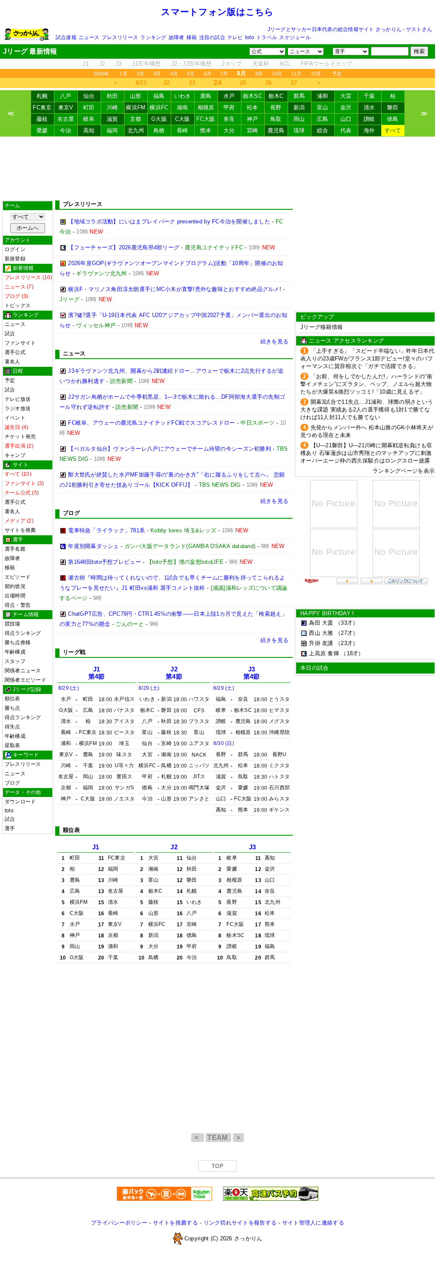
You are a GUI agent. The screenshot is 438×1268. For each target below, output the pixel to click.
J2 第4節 (174, 673)
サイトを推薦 (20, 530)
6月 (207, 73)
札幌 (42, 96)
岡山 (299, 119)
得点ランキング (23, 633)
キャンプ (15, 455)
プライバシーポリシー (119, 1222)
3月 (157, 73)
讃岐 (369, 119)
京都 (135, 119)
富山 (322, 107)
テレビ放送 (18, 399)
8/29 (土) (68, 688)
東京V (65, 107)
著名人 (12, 362)
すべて (392, 130)
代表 (346, 130)
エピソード (18, 577)
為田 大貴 (321, 623)
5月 (190, 73)
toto (249, 37)
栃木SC (252, 96)
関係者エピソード (25, 680)
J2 (102, 63)
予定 (337, 73)
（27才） (346, 633)
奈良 (229, 119)
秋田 (112, 96)
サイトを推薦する (175, 1222)
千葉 (369, 96)
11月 (296, 73)
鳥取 (276, 119)
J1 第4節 (96, 673)
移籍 (192, 37)
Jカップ (232, 63)
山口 (346, 119)
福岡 (112, 130)
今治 (65, 130)
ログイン (15, 249)
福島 (159, 96)
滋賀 (112, 119)
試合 (10, 334)
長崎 (182, 130)
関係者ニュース (23, 671)
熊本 (206, 130)
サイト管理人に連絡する (313, 1222)
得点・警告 (18, 605)
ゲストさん (419, 29)
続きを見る (274, 341)
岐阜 (89, 119)
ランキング (153, 37)
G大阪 (159, 119)
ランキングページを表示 (404, 471)
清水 (369, 107)
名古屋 (65, 119)
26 (269, 83)
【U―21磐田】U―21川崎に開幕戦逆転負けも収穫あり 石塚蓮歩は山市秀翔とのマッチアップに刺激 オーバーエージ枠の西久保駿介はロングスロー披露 (366, 453)
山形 (135, 96)
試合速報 (66, 37)
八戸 (65, 96)
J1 (85, 63)
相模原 (206, 107)
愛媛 (42, 130)
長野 (276, 107)
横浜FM (135, 107)
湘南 (182, 107)
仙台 (89, 96)
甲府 (229, 107)
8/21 (141, 83)
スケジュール (294, 37)
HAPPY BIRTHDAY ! (327, 613)
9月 (259, 73)
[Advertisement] (217, 168)
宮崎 (252, 130)
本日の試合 (314, 668)
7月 (224, 73)
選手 (10, 828)
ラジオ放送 (18, 408)
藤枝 (42, 119)
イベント (15, 418)
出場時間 (15, 596)
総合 (322, 130)
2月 (140, 73)
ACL (285, 63)
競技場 (12, 624)
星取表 (12, 745)
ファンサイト (20, 343)
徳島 (392, 119)
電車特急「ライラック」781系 (106, 530)
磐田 (392, 107)
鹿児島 (276, 130)
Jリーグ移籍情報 (321, 327)
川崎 (112, 107)
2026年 (101, 73)
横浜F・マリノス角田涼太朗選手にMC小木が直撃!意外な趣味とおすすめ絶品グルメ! (174, 289)
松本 (252, 107)
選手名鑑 (15, 549)
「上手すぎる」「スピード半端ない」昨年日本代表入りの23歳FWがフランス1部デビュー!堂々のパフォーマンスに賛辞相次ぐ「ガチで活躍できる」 (367, 358)
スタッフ (15, 661)
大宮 (346, 96)
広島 (322, 119)
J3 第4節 (251, 673)
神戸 (252, 119)
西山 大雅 (321, 633)
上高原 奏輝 (324, 653)
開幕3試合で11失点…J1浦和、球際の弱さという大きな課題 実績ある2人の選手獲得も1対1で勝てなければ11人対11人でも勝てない (366, 409)
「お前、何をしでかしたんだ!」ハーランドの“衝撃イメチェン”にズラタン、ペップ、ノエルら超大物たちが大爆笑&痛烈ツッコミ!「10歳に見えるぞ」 (366, 384)
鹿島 (206, 96)
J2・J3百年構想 (191, 63)
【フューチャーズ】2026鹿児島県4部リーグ (123, 247)
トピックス (18, 305)
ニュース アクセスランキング (346, 340)
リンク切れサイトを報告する (240, 1222)
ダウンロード (20, 802)
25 (243, 83)
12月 (316, 73)
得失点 (12, 727)
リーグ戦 (74, 652)
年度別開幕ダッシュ (93, 546)
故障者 (176, 37)
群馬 (299, 96)
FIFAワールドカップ (327, 63)
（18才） (352, 653)
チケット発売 (20, 437)
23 (192, 83)
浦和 (322, 96)
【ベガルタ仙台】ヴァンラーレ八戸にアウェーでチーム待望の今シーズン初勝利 (169, 449)
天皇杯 (260, 63)
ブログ (12, 783)
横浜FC (159, 107)
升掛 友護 (321, 643)
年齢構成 (15, 652)
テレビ (235, 37)
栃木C (276, 96)
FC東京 (42, 107)
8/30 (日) (223, 743)
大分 (229, 130)
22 (167, 83)
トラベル (266, 37)
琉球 (299, 130)
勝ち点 (12, 708)
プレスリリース (120, 37)
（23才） (346, 643)
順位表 (12, 699)
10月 (277, 73)
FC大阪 (205, 119)
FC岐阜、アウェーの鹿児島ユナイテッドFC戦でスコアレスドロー (151, 423)
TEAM (218, 1137)
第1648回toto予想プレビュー (104, 562)
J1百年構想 (146, 63)
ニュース (89, 37)
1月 (123, 73)
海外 (369, 130)
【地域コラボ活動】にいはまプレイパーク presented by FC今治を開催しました (169, 221)
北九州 (135, 130)
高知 (89, 130)
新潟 (299, 107)
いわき (182, 96)
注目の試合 (212, 37)
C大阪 (182, 119)
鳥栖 (159, 130)
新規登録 (15, 259)
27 (294, 83)
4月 (174, 73)
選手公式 (15, 352)
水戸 (229, 96)
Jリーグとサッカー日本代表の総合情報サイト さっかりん (334, 29)
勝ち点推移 (18, 642)
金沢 (346, 107)
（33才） (346, 623)
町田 (89, 107)
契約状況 (15, 586)
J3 (119, 63)
